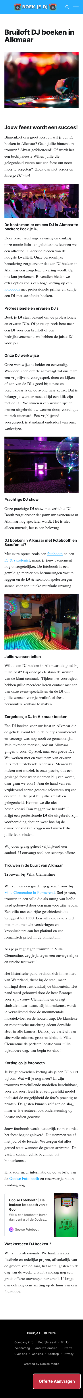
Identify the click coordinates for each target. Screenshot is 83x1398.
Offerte (67, 1348)
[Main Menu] (76, 7)
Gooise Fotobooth (24, 1178)
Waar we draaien (46, 1348)
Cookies (37, 1354)
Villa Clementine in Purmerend (29, 892)
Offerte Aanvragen (57, 1381)
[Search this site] (67, 7)
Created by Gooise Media (41, 1364)
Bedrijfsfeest (47, 1342)
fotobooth (12, 289)
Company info (23, 1342)
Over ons (20, 1354)
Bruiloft (66, 1342)
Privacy (68, 1354)
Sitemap (53, 1354)
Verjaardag (22, 1348)
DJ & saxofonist (17, 560)
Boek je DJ (35, 1333)
